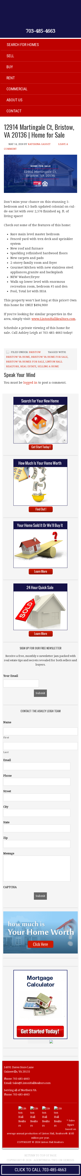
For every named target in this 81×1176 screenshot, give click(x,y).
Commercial (16, 89)
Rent (10, 78)
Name (7, 722)
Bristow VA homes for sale (25, 361)
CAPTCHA (10, 887)
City (5, 806)
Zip (5, 837)
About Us (14, 100)
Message (8, 853)
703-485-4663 (40, 31)
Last (6, 752)
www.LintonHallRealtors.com (53, 319)
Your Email (10, 675)
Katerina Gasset (39, 144)
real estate (28, 366)
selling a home (48, 366)
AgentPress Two (45, 1160)
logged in (30, 382)
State (6, 822)
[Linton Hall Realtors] (22, 1125)
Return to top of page (40, 1155)
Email (7, 760)
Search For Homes (23, 44)
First (6, 737)
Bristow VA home (18, 357)
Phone (7, 775)
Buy (9, 67)
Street (7, 791)
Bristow (35, 352)
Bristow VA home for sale (49, 357)
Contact (13, 111)
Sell (10, 56)
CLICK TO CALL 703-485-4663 (40, 1169)
